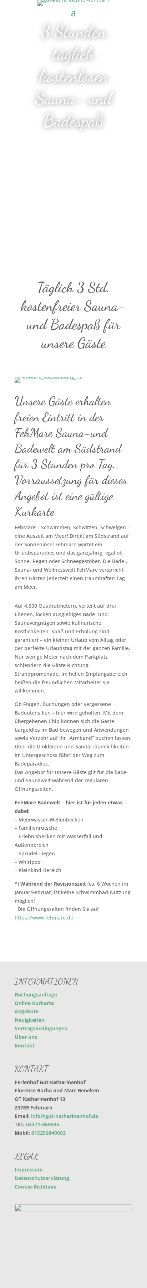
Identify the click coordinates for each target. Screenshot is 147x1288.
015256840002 (48, 1132)
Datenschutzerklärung (42, 1178)
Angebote (27, 1011)
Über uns (26, 1037)
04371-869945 (42, 1124)
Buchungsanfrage (36, 994)
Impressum (29, 1169)
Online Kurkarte (34, 1003)
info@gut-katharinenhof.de (64, 1116)
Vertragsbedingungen (41, 1028)
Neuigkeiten (30, 1019)
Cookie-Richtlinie (35, 1186)
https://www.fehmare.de (44, 917)
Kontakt (25, 1045)
